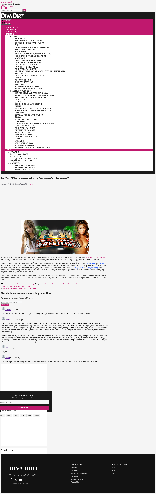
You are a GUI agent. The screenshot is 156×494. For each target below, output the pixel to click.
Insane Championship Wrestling (33, 54)
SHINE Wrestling (24, 82)
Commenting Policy (77, 479)
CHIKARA (19, 102)
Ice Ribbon (20, 52)
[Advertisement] (55, 202)
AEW (113, 470)
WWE (114, 467)
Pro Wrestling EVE (25, 69)
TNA (113, 473)
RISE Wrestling (23, 134)
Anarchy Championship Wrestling (34, 95)
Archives (15, 163)
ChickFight (21, 100)
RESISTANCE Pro (23, 132)
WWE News (11, 27)
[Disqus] (55, 334)
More (8, 150)
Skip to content (6, 2)
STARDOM (20, 84)
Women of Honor (24, 145)
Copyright (74, 470)
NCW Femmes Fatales (26, 67)
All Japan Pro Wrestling (29, 41)
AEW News (11, 32)
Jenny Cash (63, 284)
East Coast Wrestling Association (34, 108)
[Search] (24, 10)
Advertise (74, 467)
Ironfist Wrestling (26, 119)
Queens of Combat (25, 130)
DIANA (18, 106)
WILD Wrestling (24, 143)
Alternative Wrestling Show (31, 93)
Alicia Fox (44, 284)
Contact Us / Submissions (79, 473)
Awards (14, 152)
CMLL (17, 45)
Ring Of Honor (23, 80)
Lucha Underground (27, 126)
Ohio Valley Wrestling (28, 60)
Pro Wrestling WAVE (26, 65)
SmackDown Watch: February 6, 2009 (17, 286)
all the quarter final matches (95, 257)
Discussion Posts (19, 154)
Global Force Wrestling (29, 115)
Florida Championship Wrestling (22, 284)
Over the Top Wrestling (28, 62)
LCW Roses (20, 121)
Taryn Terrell (72, 284)
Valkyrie (20, 141)
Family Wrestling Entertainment (33, 110)
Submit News (8, 6)
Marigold (20, 58)
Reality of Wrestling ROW (30, 76)
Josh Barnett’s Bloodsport (30, 56)
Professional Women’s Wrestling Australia (40, 71)
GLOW (18, 117)
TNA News (10, 30)
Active (13, 36)
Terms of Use (75, 482)
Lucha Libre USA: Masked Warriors (34, 124)
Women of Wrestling (27, 86)
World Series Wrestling (29, 89)
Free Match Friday (25, 165)
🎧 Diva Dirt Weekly (26, 159)
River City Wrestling (26, 137)
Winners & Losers (25, 170)
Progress (20, 73)
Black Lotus (53, 284)
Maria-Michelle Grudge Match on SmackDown (20, 288)
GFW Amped (21, 113)
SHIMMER (19, 139)
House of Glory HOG (26, 49)
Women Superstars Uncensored (33, 147)
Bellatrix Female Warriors (30, 97)
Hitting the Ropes (25, 167)
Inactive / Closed (19, 91)
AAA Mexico (21, 38)
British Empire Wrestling (29, 43)
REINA (18, 78)
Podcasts (15, 156)
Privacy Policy (76, 476)
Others (9, 34)
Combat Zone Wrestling (28, 104)
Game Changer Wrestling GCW (32, 47)
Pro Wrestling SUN (25, 128)
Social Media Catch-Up (23, 161)
